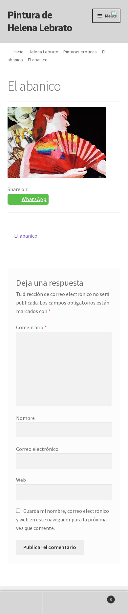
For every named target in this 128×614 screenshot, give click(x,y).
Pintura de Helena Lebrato (40, 21)
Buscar (64, 603)
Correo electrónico (37, 449)
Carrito (98, 597)
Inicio (18, 52)
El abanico (25, 235)
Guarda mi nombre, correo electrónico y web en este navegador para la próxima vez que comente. (62, 519)
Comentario (31, 327)
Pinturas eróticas (80, 52)
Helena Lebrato (43, 52)
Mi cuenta (21, 603)
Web (21, 480)
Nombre (25, 418)
